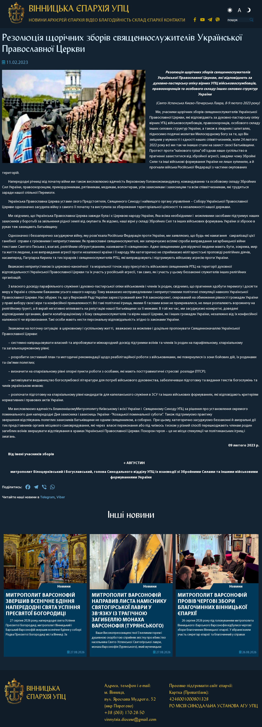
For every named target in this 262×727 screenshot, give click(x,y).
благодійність (115, 20)
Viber (60, 497)
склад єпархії (147, 20)
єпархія (76, 20)
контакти (174, 20)
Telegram (47, 497)
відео (92, 20)
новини (38, 20)
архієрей (57, 20)
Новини (64, 587)
